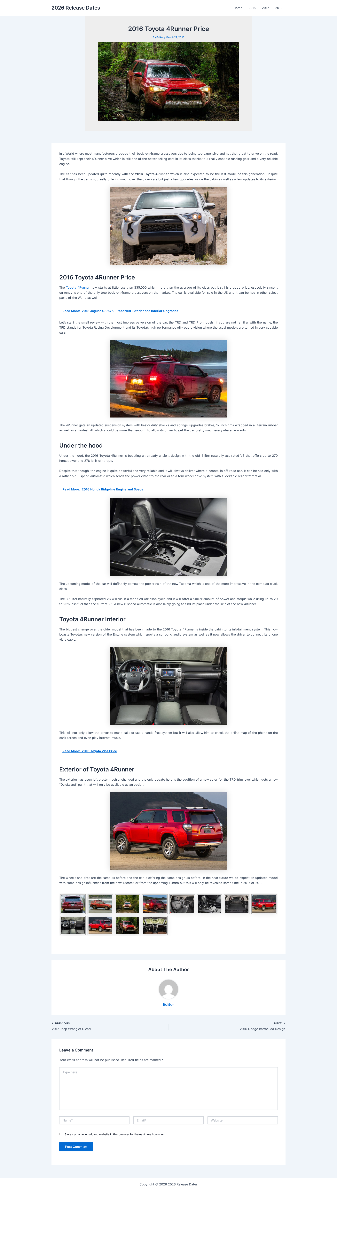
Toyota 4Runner (78, 287)
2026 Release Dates (75, 8)
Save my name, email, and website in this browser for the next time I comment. (115, 1134)
